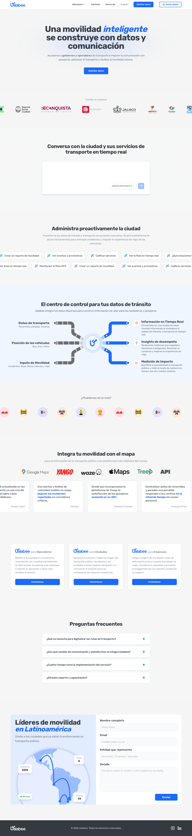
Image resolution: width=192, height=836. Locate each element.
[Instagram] (173, 828)
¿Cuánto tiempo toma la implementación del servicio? (79, 664)
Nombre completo (112, 720)
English (124, 4)
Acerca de (110, 4)
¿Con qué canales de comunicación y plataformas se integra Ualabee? (88, 651)
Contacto (95, 4)
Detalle (104, 764)
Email (103, 735)
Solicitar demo (143, 4)
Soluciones (77, 4)
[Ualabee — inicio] (18, 4)
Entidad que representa (116, 749)
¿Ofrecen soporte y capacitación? (67, 677)
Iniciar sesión (172, 4)
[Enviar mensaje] (141, 186)
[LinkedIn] (179, 828)
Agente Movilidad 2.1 (122, 186)
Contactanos (37, 582)
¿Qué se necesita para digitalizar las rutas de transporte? (81, 638)
